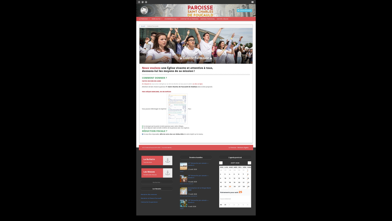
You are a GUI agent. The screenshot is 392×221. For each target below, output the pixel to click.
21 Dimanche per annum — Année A (198, 164)
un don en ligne (198, 84)
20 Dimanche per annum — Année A (198, 177)
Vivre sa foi (156, 19)
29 (248, 186)
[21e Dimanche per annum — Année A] (183, 166)
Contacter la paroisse (189, 19)
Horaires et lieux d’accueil (151, 198)
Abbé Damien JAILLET (186, 184)
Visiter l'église (222, 19)
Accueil (143, 26)
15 (248, 178)
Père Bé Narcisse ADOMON (188, 196)
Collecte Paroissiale (245, 10)
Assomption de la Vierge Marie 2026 (199, 189)
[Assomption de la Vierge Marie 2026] (183, 191)
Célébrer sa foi (171, 19)
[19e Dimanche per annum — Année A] (183, 203)
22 (248, 182)
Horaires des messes (149, 194)
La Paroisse (143, 19)
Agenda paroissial (207, 19)
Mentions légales (243, 147)
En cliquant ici (146, 84)
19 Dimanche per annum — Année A (198, 201)
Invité (181, 171)
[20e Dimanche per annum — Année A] (183, 178)
